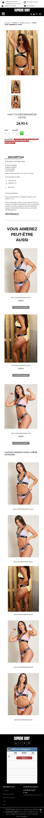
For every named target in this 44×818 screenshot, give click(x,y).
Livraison (6, 790)
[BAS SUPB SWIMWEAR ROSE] (23, 694)
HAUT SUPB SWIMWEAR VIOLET (21, 297)
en (40, 14)
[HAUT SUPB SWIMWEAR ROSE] (20, 430)
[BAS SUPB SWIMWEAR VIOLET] (23, 536)
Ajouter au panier (21, 307)
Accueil (7, 23)
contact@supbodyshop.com (32, 795)
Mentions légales (8, 794)
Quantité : (15, 130)
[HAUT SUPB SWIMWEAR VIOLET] (20, 294)
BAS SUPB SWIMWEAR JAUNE (20, 365)
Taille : (6, 130)
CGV (4, 805)
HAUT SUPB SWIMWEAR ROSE (21, 433)
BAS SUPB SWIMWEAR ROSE (23, 720)
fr (36, 14)
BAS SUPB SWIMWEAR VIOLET (23, 562)
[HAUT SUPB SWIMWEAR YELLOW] (16, 86)
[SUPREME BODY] (22, 10)
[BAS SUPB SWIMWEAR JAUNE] (20, 362)
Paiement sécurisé (9, 797)
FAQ (4, 801)
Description (15, 157)
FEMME (14, 23)
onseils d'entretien (12, 193)
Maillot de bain (25, 23)
